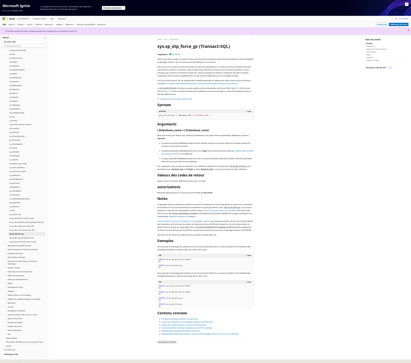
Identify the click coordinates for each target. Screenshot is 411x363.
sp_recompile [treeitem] (14, 132)
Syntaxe (369, 43)
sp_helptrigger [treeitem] (14, 105)
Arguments (370, 46)
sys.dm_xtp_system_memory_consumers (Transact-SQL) (184, 325)
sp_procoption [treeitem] (14, 128)
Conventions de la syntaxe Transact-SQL (176, 99)
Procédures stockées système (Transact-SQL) (179, 319)
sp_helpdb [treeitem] (13, 62)
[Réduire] (45, 37)
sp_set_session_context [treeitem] (17, 171)
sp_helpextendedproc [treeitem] (17, 70)
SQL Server (174, 39)
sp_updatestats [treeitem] (14, 203)
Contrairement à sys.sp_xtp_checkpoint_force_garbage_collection (183, 221)
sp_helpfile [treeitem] (13, 74)
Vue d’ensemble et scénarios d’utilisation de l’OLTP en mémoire (186, 328)
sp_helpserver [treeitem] (14, 89)
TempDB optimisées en (178, 216)
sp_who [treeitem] (12, 210)
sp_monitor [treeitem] (13, 121)
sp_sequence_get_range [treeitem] (18, 163)
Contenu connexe (372, 60)
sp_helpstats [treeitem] (13, 97)
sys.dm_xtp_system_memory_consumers (219, 210)
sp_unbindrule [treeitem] (14, 195)
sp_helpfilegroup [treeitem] (15, 78)
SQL (165, 39)
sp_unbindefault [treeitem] (15, 191)
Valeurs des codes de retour (376, 49)
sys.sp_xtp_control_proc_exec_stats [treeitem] (21, 226)
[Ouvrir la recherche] (396, 19)
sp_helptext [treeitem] (13, 101)
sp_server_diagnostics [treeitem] (17, 167)
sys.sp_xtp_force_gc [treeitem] (16, 234)
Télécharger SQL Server (398, 24)
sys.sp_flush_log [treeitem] (15, 214)
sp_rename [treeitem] (13, 148)
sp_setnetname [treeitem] (14, 175)
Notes (368, 55)
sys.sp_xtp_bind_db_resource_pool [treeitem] (21, 218)
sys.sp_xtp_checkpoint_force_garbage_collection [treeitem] (26, 222)
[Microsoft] (4, 18)
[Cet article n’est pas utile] (391, 67)
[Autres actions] (252, 39)
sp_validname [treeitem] (14, 207)
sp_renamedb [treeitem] (14, 152)
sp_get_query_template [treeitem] (17, 50)
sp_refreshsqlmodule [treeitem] (17, 136)
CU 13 (168, 91)
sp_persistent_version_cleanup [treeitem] (20, 124)
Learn (160, 39)
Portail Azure (382, 24)
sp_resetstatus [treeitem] (14, 156)
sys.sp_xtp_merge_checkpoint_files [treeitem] (21, 238)
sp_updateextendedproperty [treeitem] (19, 199)
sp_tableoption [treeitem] (14, 187)
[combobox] (24, 41)
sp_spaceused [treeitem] (14, 183)
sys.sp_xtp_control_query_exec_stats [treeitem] (22, 230)
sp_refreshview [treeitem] (14, 140)
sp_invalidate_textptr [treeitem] (16, 113)
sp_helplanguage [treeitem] (15, 85)
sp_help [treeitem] (12, 54)
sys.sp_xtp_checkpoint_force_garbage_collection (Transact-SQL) (187, 322)
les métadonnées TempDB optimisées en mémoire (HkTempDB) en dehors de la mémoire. (202, 83)
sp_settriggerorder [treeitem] (16, 179)
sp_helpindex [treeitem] (14, 82)
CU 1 (237, 88)
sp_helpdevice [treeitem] (14, 66)
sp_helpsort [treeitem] (13, 93)
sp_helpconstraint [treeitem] (15, 58)
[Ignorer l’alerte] (406, 4)
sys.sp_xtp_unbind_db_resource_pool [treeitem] (22, 242)
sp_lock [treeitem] (12, 117)
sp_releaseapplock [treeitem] (16, 144)
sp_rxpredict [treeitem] (13, 160)
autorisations (371, 52)
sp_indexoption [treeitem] (14, 109)
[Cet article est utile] (389, 67)
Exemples (369, 57)
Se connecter (403, 19)
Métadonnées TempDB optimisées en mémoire (180, 331)
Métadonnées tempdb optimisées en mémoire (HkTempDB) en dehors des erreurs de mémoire (199, 334)
